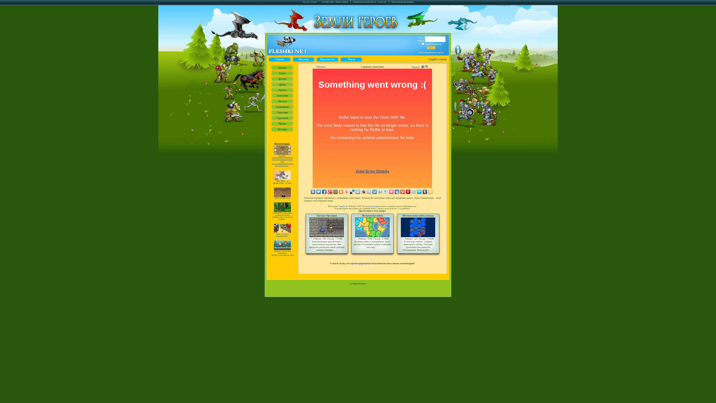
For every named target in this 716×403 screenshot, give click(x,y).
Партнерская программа (403, 2)
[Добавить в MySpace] (397, 192)
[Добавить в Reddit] (414, 192)
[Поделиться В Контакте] (313, 192)
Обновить (321, 66)
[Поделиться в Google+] (330, 192)
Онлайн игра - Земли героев (335, 2)
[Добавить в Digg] (369, 192)
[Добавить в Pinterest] (402, 192)
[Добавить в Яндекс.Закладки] (346, 192)
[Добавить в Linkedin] (374, 192)
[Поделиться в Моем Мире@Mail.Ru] (335, 192)
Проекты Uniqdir (310, 2)
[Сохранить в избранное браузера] (430, 192)
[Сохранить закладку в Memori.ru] (391, 192)
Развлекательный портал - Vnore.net (369, 2)
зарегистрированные (360, 263)
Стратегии (343, 206)
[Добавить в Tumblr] (425, 192)
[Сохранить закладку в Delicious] (352, 192)
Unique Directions (359, 284)
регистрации (374, 206)
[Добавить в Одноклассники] (341, 192)
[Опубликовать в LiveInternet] (380, 192)
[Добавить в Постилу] (408, 192)
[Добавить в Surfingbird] (419, 192)
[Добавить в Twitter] (318, 192)
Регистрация (424, 52)
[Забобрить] (363, 192)
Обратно (416, 67)
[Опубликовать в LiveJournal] (386, 192)
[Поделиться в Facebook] (324, 192)
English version (437, 59)
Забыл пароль (437, 52)
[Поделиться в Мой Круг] (358, 192)
